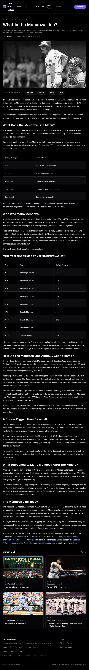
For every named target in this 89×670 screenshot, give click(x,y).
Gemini (52, 93)
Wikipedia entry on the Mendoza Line (39, 543)
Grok (61, 93)
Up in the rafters (13, 19)
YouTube (27, 655)
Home (19, 7)
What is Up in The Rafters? (13, 651)
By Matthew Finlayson (34, 37)
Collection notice (66, 647)
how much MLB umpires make (28, 536)
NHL (43, 7)
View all (83, 552)
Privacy (62, 643)
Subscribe (80, 7)
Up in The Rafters (10, 6)
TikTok (18, 655)
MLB (37, 7)
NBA (25, 7)
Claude (41, 93)
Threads (42, 655)
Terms (69, 643)
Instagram (7, 655)
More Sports (49, 7)
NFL (31, 7)
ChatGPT (30, 93)
